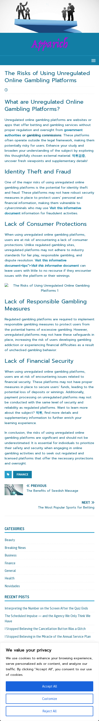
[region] (49, 682)
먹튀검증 (78, 155)
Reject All (49, 711)
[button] (92, 60)
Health (10, 578)
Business (11, 555)
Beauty (10, 540)
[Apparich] (49, 30)
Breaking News (15, 548)
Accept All (49, 686)
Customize (49, 699)
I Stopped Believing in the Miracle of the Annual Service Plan (48, 636)
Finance (22, 474)
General (10, 571)
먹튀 (39, 412)
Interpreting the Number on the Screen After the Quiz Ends (46, 608)
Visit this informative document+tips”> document (42, 263)
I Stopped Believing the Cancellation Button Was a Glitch (45, 629)
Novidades (12, 586)
